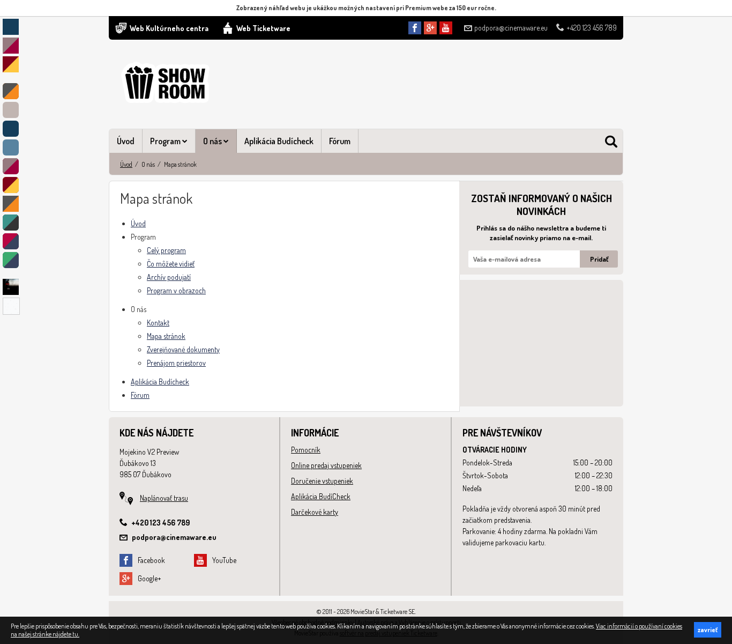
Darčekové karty (314, 511)
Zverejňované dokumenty (183, 349)
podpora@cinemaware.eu (511, 27)
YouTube (224, 560)
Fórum (339, 141)
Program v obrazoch (176, 290)
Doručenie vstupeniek (322, 480)
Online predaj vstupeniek (326, 465)
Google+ (149, 578)
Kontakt (158, 322)
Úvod (126, 141)
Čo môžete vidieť (171, 263)
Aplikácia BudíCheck (320, 496)
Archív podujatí (169, 277)
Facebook (151, 560)
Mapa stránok (166, 335)
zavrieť (708, 630)
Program (166, 141)
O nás (213, 141)
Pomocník (305, 449)
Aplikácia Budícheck (278, 141)
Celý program (166, 250)
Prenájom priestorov (176, 362)
